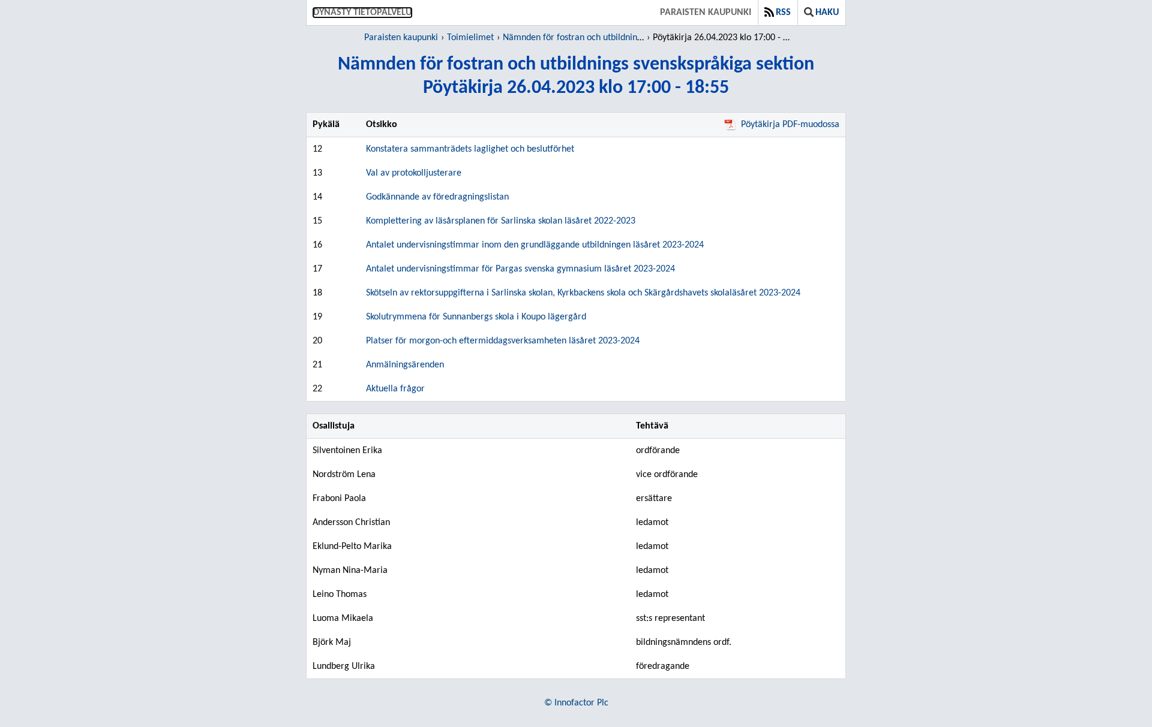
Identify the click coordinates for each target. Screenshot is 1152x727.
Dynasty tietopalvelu (362, 12)
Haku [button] (827, 12)
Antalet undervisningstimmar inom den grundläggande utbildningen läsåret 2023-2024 (535, 245)
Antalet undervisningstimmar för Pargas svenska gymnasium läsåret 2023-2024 (520, 269)
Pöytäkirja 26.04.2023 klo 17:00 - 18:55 (723, 38)
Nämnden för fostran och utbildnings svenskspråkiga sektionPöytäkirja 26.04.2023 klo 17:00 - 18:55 (576, 76)
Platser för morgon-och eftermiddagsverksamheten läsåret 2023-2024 (503, 341)
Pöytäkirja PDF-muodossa (790, 124)
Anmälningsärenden (405, 365)
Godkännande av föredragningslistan (437, 197)
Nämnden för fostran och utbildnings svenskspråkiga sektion (619, 38)
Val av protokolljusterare (413, 173)
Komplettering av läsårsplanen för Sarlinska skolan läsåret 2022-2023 (500, 221)
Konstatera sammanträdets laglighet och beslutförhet (470, 149)
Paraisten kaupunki (705, 12)
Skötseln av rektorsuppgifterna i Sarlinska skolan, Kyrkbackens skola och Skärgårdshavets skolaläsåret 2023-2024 (583, 293)
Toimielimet (470, 38)
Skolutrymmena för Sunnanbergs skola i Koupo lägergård (476, 317)
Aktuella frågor (395, 389)
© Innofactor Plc (576, 703)
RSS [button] (783, 12)
